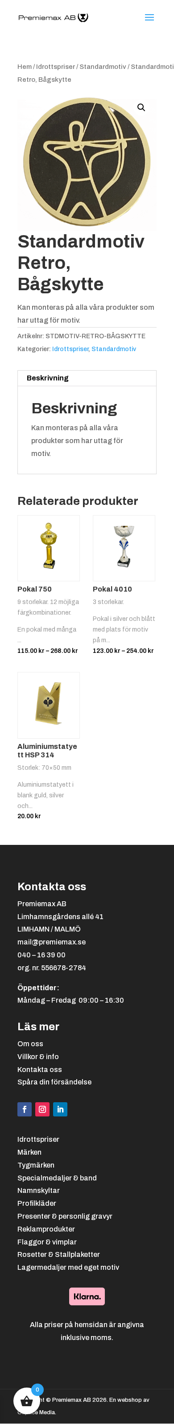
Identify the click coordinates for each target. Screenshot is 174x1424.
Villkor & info (38, 1056)
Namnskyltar (38, 1190)
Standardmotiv (102, 66)
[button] (141, 108)
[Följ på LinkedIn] (60, 1109)
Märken (29, 1152)
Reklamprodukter (46, 1229)
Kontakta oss (39, 1069)
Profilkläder (36, 1203)
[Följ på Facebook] (24, 1109)
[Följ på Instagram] (42, 1109)
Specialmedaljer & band (57, 1178)
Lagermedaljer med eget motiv (68, 1267)
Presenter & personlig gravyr (64, 1216)
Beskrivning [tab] (48, 378)
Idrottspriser (55, 66)
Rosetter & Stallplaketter (58, 1254)
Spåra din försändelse (54, 1082)
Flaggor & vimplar (47, 1242)
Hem (24, 66)
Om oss (30, 1044)
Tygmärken (35, 1165)
